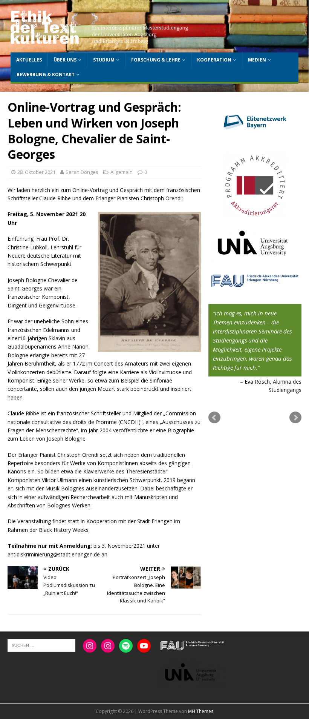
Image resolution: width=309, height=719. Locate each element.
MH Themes (200, 711)
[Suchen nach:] (41, 645)
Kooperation (214, 60)
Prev (214, 418)
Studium (104, 60)
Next (295, 418)
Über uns (65, 60)
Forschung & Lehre (156, 60)
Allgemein (121, 172)
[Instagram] (89, 646)
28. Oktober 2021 (36, 172)
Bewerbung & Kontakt (46, 74)
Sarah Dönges (82, 172)
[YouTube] (144, 646)
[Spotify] (126, 646)
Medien (257, 60)
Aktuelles (29, 60)
